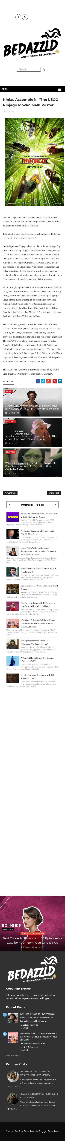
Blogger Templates (48, 1131)
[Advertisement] (32, 723)
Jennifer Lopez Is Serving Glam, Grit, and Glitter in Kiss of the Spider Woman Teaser (31, 438)
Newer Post (10, 493)
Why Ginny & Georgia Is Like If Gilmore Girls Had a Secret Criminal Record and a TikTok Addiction (38, 623)
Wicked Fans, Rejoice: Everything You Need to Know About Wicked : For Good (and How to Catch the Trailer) (30, 466)
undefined (24, 1028)
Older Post (54, 493)
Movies (10, 111)
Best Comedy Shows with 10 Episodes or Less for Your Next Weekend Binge (32, 940)
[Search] (44, 69)
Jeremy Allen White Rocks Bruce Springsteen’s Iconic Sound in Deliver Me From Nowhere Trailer (32, 407)
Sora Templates (27, 1131)
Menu (5, 89)
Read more (34, 1025)
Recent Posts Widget (12, 1055)
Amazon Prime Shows (34, 933)
